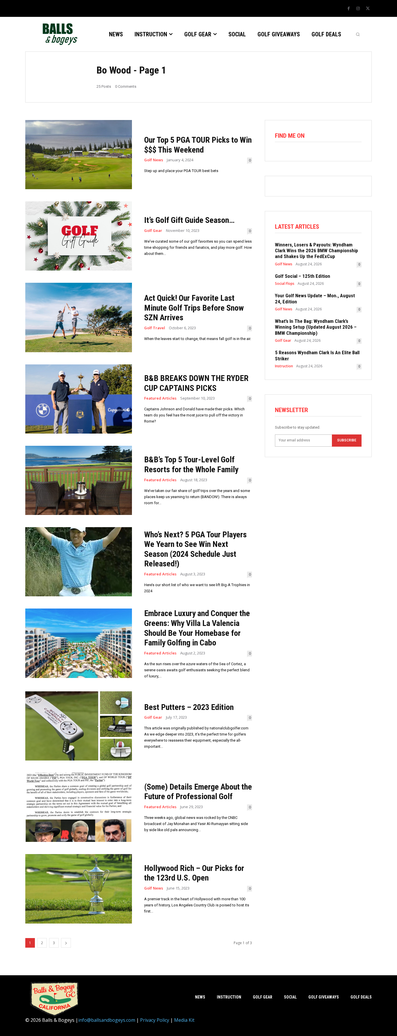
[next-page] (66, 943)
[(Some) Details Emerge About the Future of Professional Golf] (78, 807)
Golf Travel (154, 328)
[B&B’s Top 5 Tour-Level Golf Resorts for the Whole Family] (78, 480)
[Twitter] (368, 9)
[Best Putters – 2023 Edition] (78, 726)
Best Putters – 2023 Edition (189, 707)
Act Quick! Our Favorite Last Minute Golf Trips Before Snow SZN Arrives (194, 307)
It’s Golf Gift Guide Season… (189, 220)
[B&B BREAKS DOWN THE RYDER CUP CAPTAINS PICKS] (78, 399)
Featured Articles (160, 398)
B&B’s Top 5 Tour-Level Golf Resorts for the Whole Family (191, 464)
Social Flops (284, 283)
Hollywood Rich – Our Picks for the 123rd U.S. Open (194, 873)
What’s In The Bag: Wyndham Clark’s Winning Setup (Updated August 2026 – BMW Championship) (316, 327)
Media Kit (184, 1020)
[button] (358, 34)
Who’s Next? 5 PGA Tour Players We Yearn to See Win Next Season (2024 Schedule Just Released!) (195, 549)
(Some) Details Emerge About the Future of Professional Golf (198, 791)
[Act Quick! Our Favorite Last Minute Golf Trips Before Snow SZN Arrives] (78, 317)
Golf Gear (153, 230)
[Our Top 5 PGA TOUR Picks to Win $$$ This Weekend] (78, 154)
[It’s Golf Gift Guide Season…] (78, 236)
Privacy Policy (154, 1020)
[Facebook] (348, 9)
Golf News (153, 160)
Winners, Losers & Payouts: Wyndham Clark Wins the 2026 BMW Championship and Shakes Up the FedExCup (316, 251)
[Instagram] (358, 9)
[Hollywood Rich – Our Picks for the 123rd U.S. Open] (78, 888)
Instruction (284, 366)
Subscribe (346, 440)
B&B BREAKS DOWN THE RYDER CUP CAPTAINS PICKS (196, 383)
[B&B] (58, 34)
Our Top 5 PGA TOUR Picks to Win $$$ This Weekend (198, 145)
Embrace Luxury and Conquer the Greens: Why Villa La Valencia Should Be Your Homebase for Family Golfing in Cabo (197, 628)
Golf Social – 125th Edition (302, 276)
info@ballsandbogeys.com (106, 1020)
